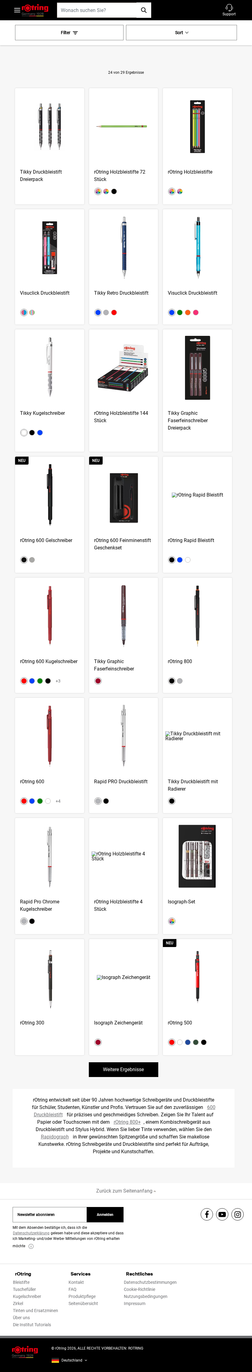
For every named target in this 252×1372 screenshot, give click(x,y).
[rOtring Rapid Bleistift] (197, 515)
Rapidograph (55, 1137)
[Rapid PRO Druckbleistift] (123, 755)
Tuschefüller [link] (24, 1289)
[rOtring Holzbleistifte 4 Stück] (123, 876)
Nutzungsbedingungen (145, 1296)
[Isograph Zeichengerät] (123, 997)
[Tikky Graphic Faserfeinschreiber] (123, 635)
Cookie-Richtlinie (139, 1289)
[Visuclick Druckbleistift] (49, 266)
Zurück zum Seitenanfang (125, 1191)
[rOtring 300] (49, 997)
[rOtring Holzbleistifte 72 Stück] (123, 146)
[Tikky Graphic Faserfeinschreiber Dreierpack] (197, 390)
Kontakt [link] (76, 1282)
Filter (65, 32)
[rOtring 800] (197, 635)
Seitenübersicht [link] (83, 1303)
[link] (31, 1246)
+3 (58, 680)
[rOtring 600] (49, 755)
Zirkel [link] (18, 1303)
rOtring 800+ (127, 1122)
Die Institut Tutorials (32, 1324)
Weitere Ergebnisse (123, 1069)
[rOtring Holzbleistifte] (197, 146)
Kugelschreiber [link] (27, 1296)
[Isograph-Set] (197, 876)
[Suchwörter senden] (143, 10)
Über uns (21, 1317)
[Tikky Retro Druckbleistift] (123, 266)
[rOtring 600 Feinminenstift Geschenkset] (123, 515)
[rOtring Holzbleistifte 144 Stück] (123, 390)
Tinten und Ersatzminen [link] (35, 1310)
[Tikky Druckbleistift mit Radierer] (197, 755)
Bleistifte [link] (21, 1282)
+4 (58, 801)
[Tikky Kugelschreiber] (49, 390)
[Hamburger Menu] (17, 10)
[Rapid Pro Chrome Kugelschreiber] (49, 876)
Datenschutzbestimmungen (150, 1282)
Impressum (134, 1303)
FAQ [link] (73, 1289)
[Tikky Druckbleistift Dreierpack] (49, 146)
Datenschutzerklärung (31, 1233)
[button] (229, 10)
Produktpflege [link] (82, 1296)
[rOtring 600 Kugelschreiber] (49, 635)
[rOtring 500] (197, 997)
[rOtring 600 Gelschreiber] (49, 515)
